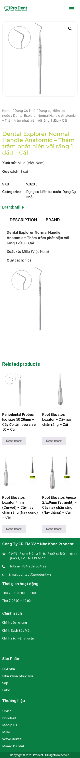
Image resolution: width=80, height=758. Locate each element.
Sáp (5, 683)
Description (23, 219)
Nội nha (8, 669)
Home (7, 111)
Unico (7, 711)
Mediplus (9, 725)
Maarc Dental (13, 746)
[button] (72, 8)
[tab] (23, 219)
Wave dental (12, 739)
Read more (14, 441)
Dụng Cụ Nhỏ (25, 111)
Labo (6, 690)
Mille (19, 207)
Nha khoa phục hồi (17, 676)
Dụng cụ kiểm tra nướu (43, 192)
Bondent (9, 718)
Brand (53, 219)
